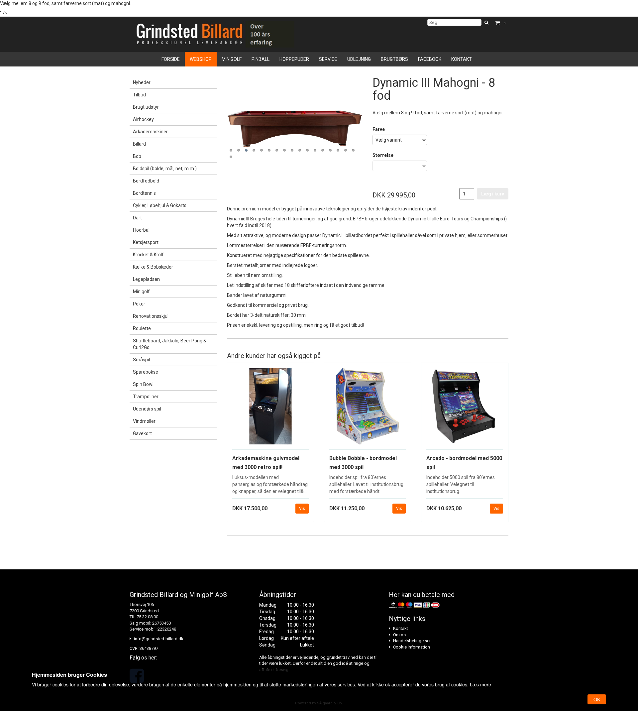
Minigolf (232, 59)
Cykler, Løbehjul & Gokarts (159, 205)
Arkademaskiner (150, 131)
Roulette (142, 328)
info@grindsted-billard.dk (158, 638)
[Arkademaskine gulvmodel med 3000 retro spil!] (270, 409)
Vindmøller (144, 421)
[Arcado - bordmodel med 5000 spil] (464, 409)
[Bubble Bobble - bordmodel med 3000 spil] (367, 409)
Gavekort (142, 433)
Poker (139, 303)
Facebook (429, 59)
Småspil (141, 359)
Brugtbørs (394, 59)
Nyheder (142, 82)
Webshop (201, 59)
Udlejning (359, 59)
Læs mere (480, 684)
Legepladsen (146, 279)
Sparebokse (145, 372)
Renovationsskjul (150, 316)
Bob (137, 156)
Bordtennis (144, 193)
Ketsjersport (146, 242)
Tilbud (139, 94)
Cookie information (411, 647)
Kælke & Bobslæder (153, 267)
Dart (137, 217)
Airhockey (143, 119)
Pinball (260, 59)
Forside (170, 59)
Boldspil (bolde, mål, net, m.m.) (165, 168)
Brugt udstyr (146, 107)
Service (328, 59)
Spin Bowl (143, 384)
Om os (399, 634)
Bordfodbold (146, 180)
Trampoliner (146, 396)
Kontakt (461, 59)
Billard (139, 144)
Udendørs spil (147, 409)
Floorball (142, 230)
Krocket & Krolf (148, 254)
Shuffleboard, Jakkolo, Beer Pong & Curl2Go (169, 344)
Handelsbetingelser (412, 640)
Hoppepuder (294, 59)
